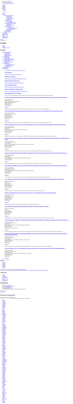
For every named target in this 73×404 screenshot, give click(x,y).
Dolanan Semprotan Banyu (23, 270)
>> (5, 259)
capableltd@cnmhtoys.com (9, 3)
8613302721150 (9, 288)
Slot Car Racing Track (31, 270)
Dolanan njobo (9, 24)
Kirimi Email (2, 291)
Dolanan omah (9, 16)
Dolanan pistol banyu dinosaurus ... (12, 80)
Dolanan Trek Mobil (44, 270)
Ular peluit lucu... (8, 72)
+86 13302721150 (8, 287)
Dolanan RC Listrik (8, 20)
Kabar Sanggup (5, 34)
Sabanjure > (3, 259)
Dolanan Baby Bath (14, 270)
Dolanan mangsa (10, 27)
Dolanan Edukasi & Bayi (9, 15)
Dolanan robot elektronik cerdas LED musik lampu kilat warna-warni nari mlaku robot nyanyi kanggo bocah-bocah (30, 192)
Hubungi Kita (5, 37)
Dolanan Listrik (9, 21)
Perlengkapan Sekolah (8, 65)
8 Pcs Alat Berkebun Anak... (11, 85)
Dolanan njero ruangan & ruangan (10, 23)
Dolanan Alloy (9, 17)
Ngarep (4, 13)
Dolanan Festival (7, 30)
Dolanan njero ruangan (11, 25)
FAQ (3, 35)
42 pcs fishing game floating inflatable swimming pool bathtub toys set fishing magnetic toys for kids (27, 206)
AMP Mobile (23, 269)
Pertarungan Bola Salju (11, 64)
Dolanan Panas (7, 66)
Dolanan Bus (38, 270)
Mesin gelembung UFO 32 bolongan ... (13, 93)
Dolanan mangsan (8, 26)
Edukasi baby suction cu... (10, 76)
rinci (8, 107)
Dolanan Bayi (9, 19)
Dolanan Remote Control (11, 22)
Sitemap (19, 269)
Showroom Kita (5, 33)
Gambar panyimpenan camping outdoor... (14, 89)
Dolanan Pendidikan (10, 18)
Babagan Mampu (5, 36)
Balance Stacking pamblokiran (5, 270)
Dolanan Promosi (8, 31)
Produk (4, 14)
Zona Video (5, 32)
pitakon (6, 107)
